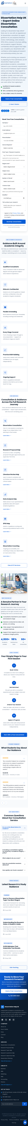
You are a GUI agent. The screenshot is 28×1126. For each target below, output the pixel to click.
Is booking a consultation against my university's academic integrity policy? (13, 851)
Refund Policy (23, 1120)
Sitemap (14, 1122)
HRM (2, 1076)
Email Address (6, 130)
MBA (2, 1071)
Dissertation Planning (6, 1058)
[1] (24, 1104)
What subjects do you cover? (11, 858)
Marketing (3, 1074)
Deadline (5, 195)
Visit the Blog (14, 967)
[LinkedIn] (2, 1019)
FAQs (2, 1032)
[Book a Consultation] (25, 1122)
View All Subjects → (6, 1084)
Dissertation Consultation (8, 1045)
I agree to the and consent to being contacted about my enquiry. (14, 215)
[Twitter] (6, 1019)
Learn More (6, 435)
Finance (3, 1082)
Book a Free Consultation (14, 99)
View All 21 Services (14, 565)
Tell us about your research (10, 202)
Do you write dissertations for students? (11, 828)
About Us (3, 1026)
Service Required (7, 145)
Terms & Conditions (14, 1120)
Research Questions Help (7, 1053)
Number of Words (7, 178)
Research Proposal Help (7, 1047)
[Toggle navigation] (25, 3)
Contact (3, 1034)
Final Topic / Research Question (11, 152)
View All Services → (6, 1061)
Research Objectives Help (8, 1055)
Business (3, 1068)
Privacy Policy (16, 213)
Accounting (4, 1079)
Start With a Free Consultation (14, 735)
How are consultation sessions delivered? (11, 864)
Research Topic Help (6, 1050)
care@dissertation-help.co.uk (11, 1099)
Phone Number (6, 137)
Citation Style (6, 185)
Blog (2, 1037)
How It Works (14, 104)
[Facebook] (9, 1019)
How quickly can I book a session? (12, 870)
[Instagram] (13, 1019)
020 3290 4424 (15, 996)
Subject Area (6, 171)
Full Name (5, 123)
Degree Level (6, 163)
